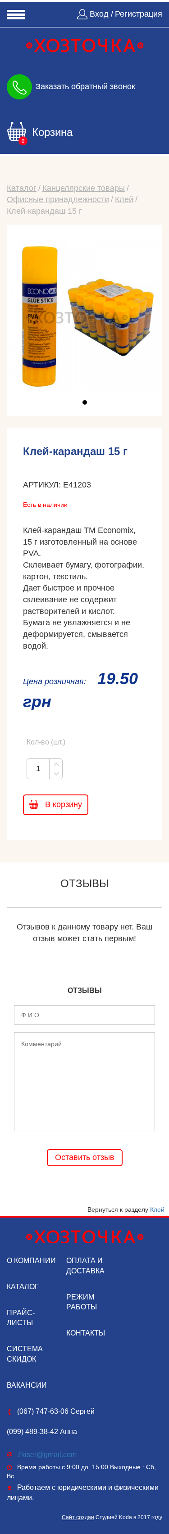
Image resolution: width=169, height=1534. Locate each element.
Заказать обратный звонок (85, 85)
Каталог (22, 188)
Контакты (85, 1333)
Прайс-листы (21, 1318)
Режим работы (81, 1302)
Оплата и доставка (85, 1266)
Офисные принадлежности (58, 199)
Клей (124, 199)
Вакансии (27, 1385)
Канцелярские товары (83, 188)
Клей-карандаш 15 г (44, 211)
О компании (31, 1260)
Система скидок (25, 1354)
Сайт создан (78, 1517)
